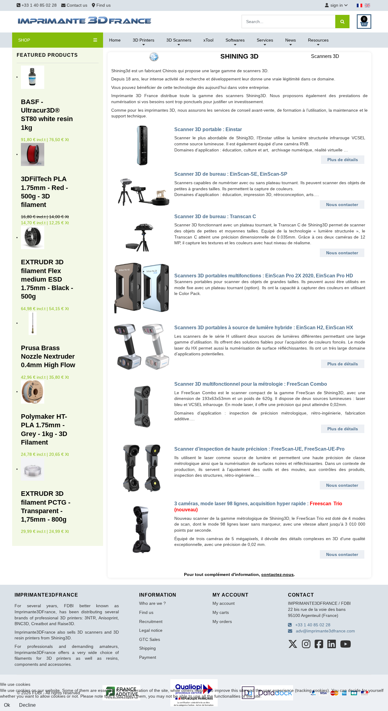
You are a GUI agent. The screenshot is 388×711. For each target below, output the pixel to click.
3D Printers (143, 40)
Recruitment (150, 621)
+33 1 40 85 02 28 (38, 5)
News (290, 40)
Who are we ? (152, 603)
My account (223, 603)
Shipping (147, 648)
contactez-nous (277, 574)
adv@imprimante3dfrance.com (323, 630)
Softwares (235, 40)
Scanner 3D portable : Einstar (208, 129)
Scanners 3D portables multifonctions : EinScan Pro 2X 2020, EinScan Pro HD (263, 275)
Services (265, 40)
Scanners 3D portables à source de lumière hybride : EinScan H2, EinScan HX (263, 327)
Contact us (77, 5)
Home (115, 40)
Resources (318, 40)
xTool (208, 40)
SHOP (24, 40)
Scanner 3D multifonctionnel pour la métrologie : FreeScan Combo (250, 384)
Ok (7, 705)
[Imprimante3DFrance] (85, 21)
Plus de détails (342, 159)
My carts (220, 612)
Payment (147, 657)
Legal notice (150, 630)
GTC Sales (149, 639)
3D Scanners (178, 40)
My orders (222, 621)
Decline (27, 705)
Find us (103, 5)
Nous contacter (342, 204)
